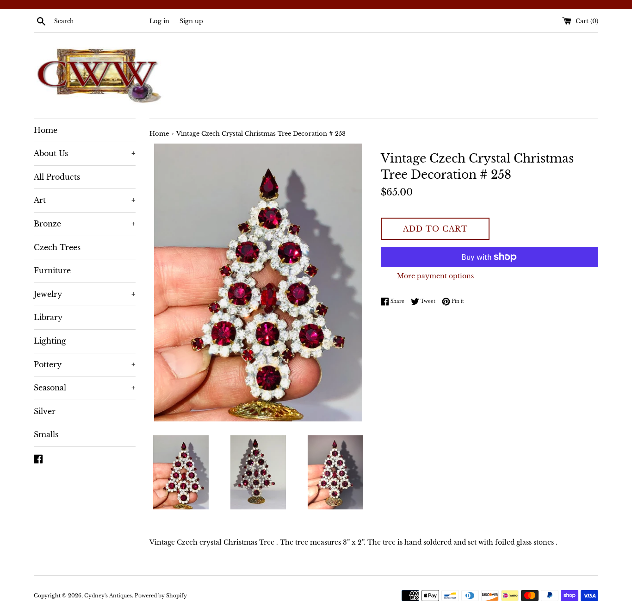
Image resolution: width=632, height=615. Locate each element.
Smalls (46, 434)
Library (48, 317)
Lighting (50, 340)
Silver (45, 411)
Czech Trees (57, 247)
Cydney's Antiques (108, 595)
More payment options (435, 276)
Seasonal (85, 387)
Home (45, 130)
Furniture (52, 270)
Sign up (191, 21)
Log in (159, 21)
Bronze (85, 223)
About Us (85, 153)
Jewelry (85, 294)
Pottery (85, 364)
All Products (57, 177)
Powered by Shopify (161, 595)
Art (85, 200)
